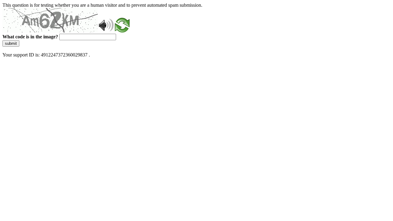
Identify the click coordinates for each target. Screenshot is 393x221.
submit (11, 43)
